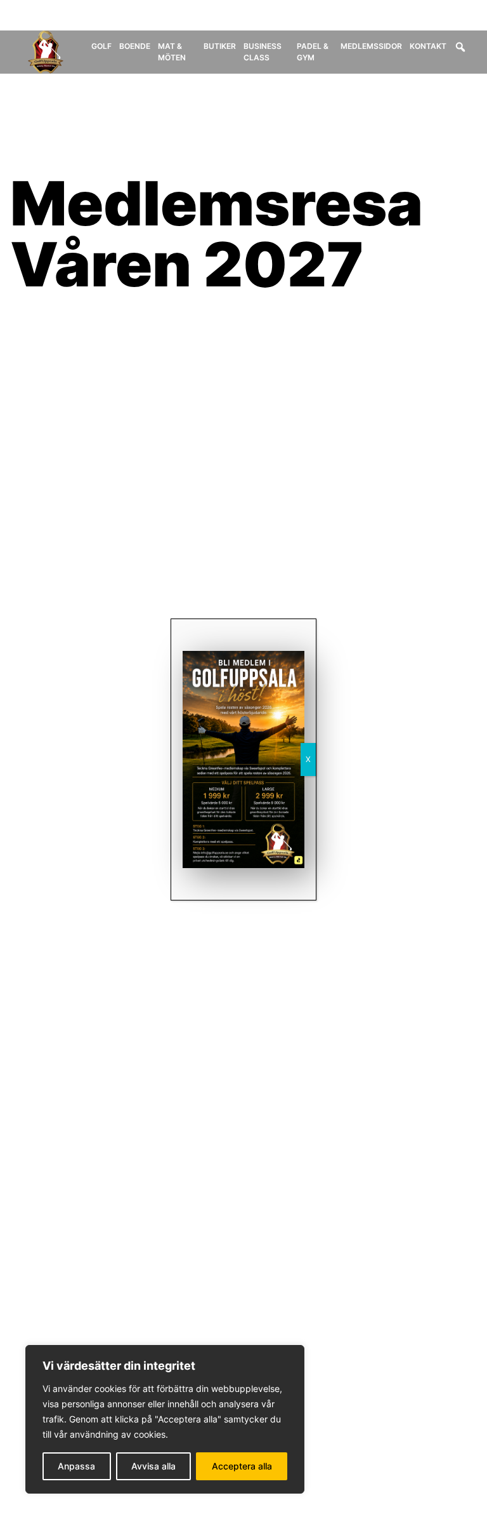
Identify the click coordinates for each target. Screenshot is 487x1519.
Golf (101, 46)
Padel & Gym (312, 51)
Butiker (220, 46)
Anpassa (76, 1466)
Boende (134, 46)
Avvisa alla (153, 1466)
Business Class (263, 51)
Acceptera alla (242, 1466)
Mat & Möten (172, 51)
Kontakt (428, 46)
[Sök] (460, 47)
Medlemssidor (371, 46)
